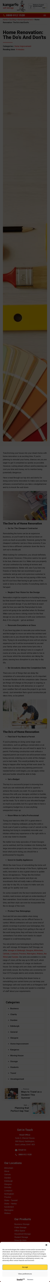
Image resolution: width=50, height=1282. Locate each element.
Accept (25, 1267)
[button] (46, 1245)
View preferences (25, 1274)
